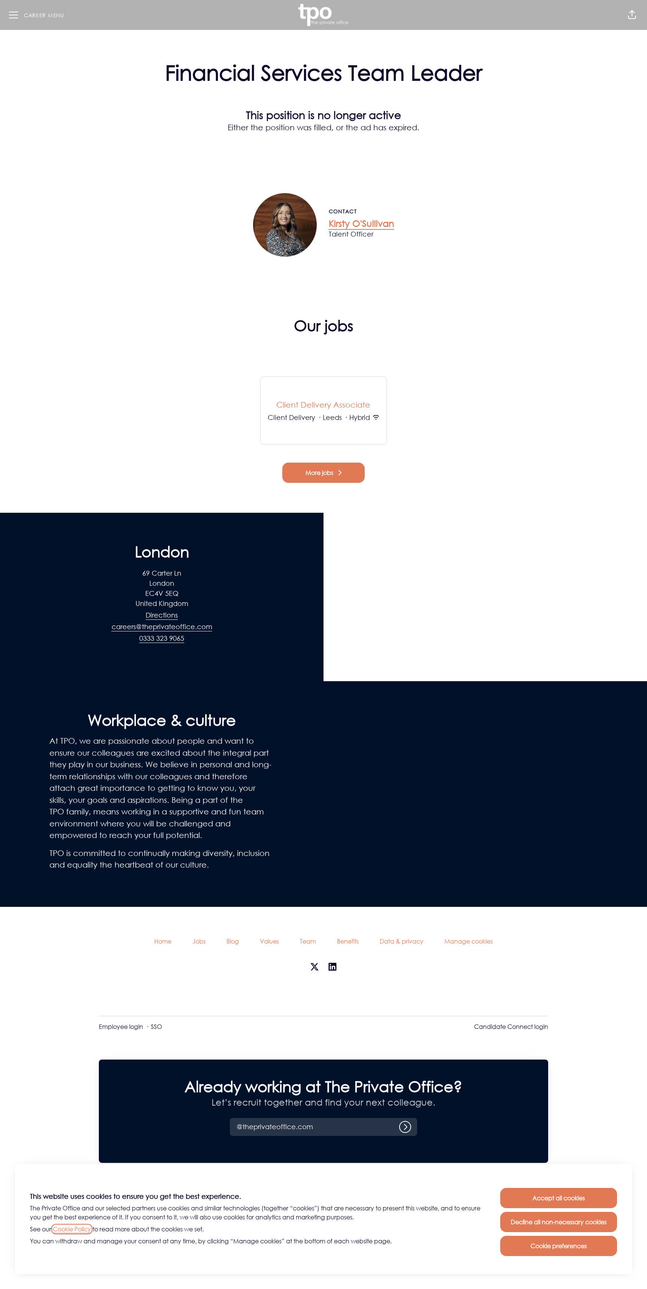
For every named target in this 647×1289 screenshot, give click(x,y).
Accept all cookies (558, 1198)
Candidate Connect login (511, 1026)
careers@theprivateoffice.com (162, 626)
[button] (632, 14)
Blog (233, 941)
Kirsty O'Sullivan (361, 223)
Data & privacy (401, 941)
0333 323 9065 (161, 638)
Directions (162, 615)
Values (269, 941)
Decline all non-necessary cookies (559, 1222)
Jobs (199, 941)
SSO (156, 1026)
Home (162, 941)
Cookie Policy (72, 1229)
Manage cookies (468, 941)
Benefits (348, 941)
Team (308, 941)
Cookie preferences (559, 1246)
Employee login (121, 1026)
